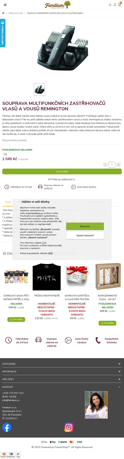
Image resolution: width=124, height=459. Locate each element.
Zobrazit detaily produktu (14, 140)
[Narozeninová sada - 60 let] (107, 276)
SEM (50, 253)
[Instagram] (93, 427)
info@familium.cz (11, 400)
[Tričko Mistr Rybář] (47, 276)
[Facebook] (31, 427)
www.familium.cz (34, 213)
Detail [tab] (8, 202)
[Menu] (5, 5)
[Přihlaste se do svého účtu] (115, 4)
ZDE (44, 242)
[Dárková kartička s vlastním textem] (77, 276)
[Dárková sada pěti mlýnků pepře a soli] (16, 276)
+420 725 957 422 (13, 393)
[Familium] (57, 5)
